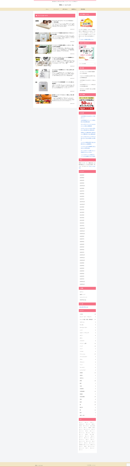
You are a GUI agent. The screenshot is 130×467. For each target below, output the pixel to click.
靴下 (88, 412)
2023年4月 (82, 180)
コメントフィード (83, 297)
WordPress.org (83, 299)
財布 (88, 402)
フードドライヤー (88, 356)
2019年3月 (82, 273)
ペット (88, 364)
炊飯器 (88, 394)
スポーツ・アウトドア (88, 332)
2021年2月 (82, 223)
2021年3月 (82, 220)
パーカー (88, 351)
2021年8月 (82, 206)
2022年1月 (82, 199)
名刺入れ (88, 378)
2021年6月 (82, 212)
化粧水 (88, 375)
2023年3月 (82, 183)
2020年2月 (82, 249)
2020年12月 (82, 228)
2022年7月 (82, 191)
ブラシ (88, 359)
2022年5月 (82, 196)
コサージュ (88, 322)
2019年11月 (82, 257)
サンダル (88, 324)
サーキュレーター (88, 327)
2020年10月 (82, 233)
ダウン (88, 338)
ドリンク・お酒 (88, 343)
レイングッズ (88, 370)
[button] (95, 63)
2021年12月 (82, 201)
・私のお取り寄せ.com (83, 307)
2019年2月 (82, 276)
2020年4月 (82, 244)
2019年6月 (82, 265)
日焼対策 (88, 388)
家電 (88, 380)
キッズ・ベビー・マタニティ (88, 316)
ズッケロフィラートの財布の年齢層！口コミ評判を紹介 (87, 72)
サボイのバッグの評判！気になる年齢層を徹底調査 (87, 89)
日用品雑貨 (88, 391)
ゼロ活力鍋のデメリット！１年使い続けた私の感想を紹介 (87, 85)
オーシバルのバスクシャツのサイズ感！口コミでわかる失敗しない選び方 (88, 138)
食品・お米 (88, 415)
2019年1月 (82, 278)
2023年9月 (82, 175)
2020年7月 (82, 238)
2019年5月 (82, 268)
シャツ (88, 330)
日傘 (88, 386)
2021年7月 (82, 209)
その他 (88, 314)
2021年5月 (82, 215)
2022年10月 (82, 185)
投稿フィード (82, 294)
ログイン (81, 291)
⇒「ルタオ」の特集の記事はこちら (86, 39)
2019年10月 (82, 260)
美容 (88, 399)
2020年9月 (82, 236)
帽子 (88, 383)
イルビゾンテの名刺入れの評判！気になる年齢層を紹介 (87, 76)
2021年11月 (82, 204)
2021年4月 (82, 217)
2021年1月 (82, 225)
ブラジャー (88, 362)
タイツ (88, 335)
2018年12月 (82, 281)
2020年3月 (82, 246)
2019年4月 (82, 270)
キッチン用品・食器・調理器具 (88, 319)
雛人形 (88, 407)
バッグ (88, 346)
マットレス (88, 367)
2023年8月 (82, 177)
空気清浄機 (88, 396)
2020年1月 (82, 252)
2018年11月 (82, 284)
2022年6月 (82, 193)
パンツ (88, 348)
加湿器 (88, 372)
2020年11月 (82, 230)
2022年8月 (82, 188)
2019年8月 (82, 262)
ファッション (88, 354)
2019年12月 (82, 254)
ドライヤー (88, 340)
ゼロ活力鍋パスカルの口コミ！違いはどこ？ (87, 81)
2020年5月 (82, 241)
